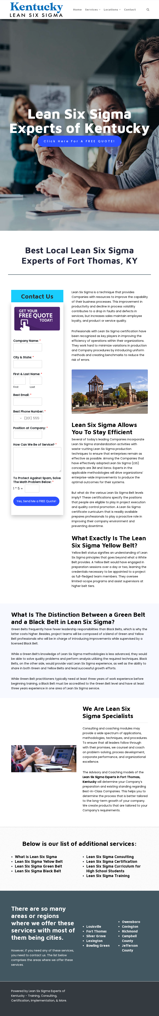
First (15, 387)
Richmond (130, 931)
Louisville (93, 926)
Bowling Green (98, 945)
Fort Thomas (96, 931)
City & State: (23, 357)
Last (32, 387)
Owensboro (131, 922)
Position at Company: (30, 428)
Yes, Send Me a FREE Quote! (36, 501)
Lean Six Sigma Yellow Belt (39, 861)
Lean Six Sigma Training (108, 876)
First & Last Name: (27, 374)
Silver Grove (96, 936)
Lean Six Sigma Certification (111, 861)
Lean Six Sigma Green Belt (38, 866)
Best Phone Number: (29, 411)
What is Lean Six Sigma (36, 857)
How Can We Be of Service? (35, 444)
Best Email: (22, 395)
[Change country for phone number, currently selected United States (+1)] (18, 418)
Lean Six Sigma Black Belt (38, 871)
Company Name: (27, 341)
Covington (130, 926)
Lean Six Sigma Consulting (110, 857)
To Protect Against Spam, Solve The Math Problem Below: (37, 480)
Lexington (94, 941)
